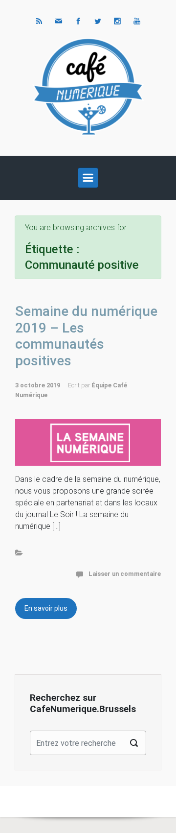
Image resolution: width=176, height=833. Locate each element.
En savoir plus (45, 608)
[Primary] (88, 177)
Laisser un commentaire (124, 573)
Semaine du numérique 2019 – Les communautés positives (86, 336)
